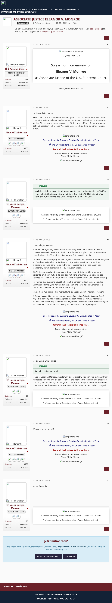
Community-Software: (56, 599)
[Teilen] (106, 38)
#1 (108, 44)
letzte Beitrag (95, 28)
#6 (108, 423)
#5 (108, 355)
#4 (108, 239)
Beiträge (8, 79)
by (56, 594)
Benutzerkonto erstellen (48, 556)
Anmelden (70, 556)
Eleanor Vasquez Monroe (51, 31)
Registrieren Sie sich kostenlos (72, 546)
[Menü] (108, 3)
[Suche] (95, 3)
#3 (108, 179)
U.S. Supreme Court (42, 23)
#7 (108, 480)
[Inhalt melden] (106, 96)
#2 (108, 107)
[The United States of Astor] (3, 3)
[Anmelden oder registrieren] (101, 3)
